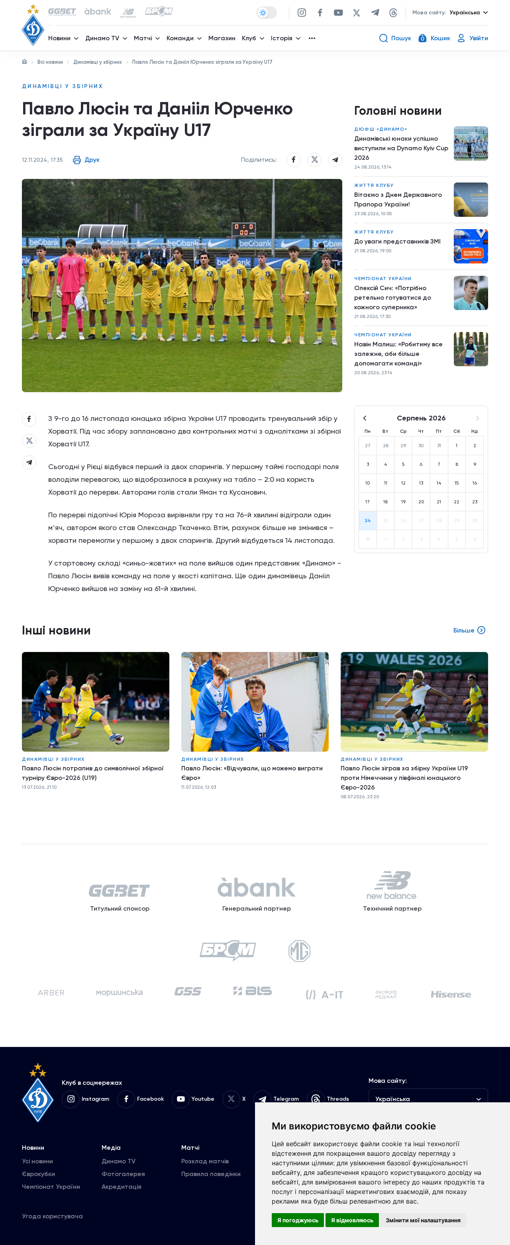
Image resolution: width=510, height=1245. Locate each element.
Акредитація (121, 1186)
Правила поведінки (211, 1174)
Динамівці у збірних (97, 62)
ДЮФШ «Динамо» (381, 129)
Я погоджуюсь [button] (297, 1220)
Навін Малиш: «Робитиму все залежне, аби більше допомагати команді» (398, 353)
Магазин (221, 38)
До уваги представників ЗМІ (397, 241)
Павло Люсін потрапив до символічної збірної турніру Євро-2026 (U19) (93, 773)
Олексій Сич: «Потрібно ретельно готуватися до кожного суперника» (392, 297)
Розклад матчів (205, 1161)
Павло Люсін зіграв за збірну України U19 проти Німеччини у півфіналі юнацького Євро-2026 (404, 777)
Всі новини (50, 62)
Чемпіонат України (383, 278)
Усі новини (37, 1161)
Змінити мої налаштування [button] (423, 1220)
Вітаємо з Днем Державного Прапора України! (398, 199)
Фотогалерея (123, 1174)
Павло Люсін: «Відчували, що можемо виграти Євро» (252, 773)
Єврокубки (38, 1174)
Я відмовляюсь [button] (352, 1220)
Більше (464, 630)
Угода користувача (52, 1216)
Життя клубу (374, 185)
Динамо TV (118, 1161)
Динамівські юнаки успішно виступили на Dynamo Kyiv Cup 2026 (401, 148)
